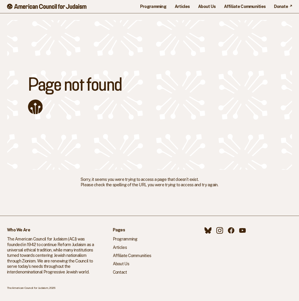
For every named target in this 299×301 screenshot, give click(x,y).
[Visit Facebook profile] (231, 230)
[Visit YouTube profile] (242, 230)
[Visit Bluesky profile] (208, 230)
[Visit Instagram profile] (219, 230)
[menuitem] (153, 6)
